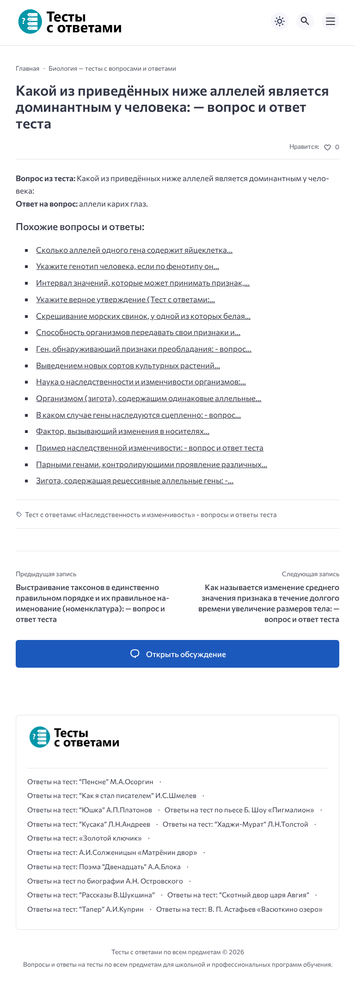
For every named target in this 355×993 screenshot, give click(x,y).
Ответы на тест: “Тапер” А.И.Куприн (85, 909)
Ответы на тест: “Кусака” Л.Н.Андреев (88, 824)
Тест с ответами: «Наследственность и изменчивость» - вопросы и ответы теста (151, 514)
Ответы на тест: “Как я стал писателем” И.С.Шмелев (111, 795)
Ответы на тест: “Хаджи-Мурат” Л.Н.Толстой (235, 824)
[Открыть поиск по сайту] (305, 21)
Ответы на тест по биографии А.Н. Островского (105, 881)
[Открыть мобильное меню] (330, 21)
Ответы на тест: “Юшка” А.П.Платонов (89, 809)
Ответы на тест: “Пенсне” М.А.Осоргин (90, 781)
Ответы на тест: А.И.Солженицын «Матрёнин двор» (112, 852)
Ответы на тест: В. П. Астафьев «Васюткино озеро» (239, 909)
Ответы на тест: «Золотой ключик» (84, 838)
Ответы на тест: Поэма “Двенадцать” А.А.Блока (104, 866)
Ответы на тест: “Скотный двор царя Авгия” (238, 894)
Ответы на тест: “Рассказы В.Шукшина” (91, 894)
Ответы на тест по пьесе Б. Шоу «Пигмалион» (239, 809)
